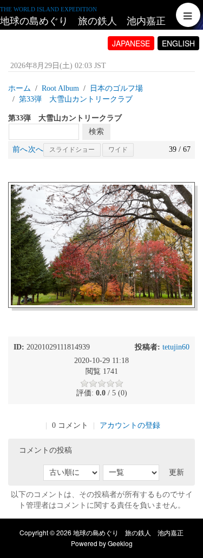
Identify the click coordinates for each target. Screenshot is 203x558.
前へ (20, 149)
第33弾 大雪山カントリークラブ (76, 99)
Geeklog (120, 543)
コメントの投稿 (45, 450)
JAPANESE (131, 43)
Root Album (60, 88)
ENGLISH (178, 43)
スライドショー (72, 149)
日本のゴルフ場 (116, 88)
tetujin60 (175, 347)
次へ (35, 149)
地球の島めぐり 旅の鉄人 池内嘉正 (83, 21)
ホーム (19, 88)
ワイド (118, 149)
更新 (176, 472)
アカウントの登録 (130, 425)
